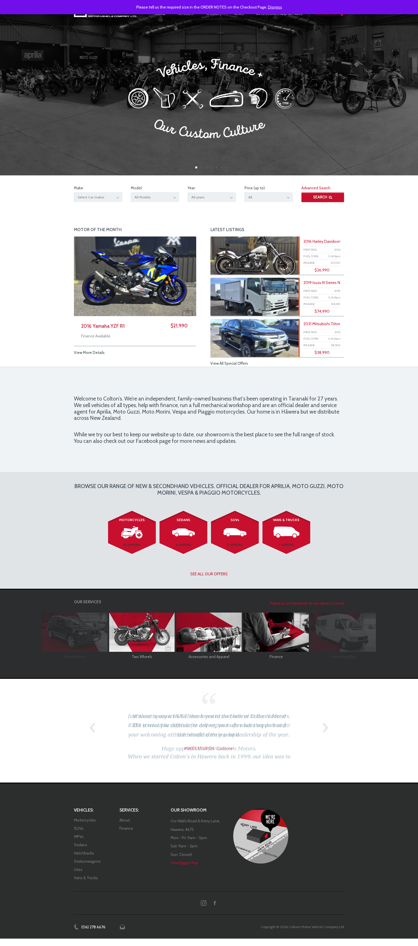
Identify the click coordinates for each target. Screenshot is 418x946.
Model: (136, 188)
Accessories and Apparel (209, 656)
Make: (79, 188)
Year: (192, 188)
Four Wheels (75, 656)
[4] (211, 167)
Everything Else (343, 656)
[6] (221, 167)
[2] (201, 167)
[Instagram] (203, 896)
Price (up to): (255, 188)
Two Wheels (142, 656)
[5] (216, 167)
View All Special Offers (229, 363)
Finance (276, 656)
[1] (196, 167)
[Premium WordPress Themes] (260, 829)
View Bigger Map (184, 856)
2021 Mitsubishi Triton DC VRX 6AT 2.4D (337, 323)
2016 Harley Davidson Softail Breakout (336, 241)
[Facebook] (215, 896)
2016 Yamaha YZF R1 (103, 326)
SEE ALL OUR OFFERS (209, 573)
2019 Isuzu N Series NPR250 (327, 282)
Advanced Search (315, 188)
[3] (206, 167)
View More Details (89, 352)
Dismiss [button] (275, 7)
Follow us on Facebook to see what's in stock (307, 603)
